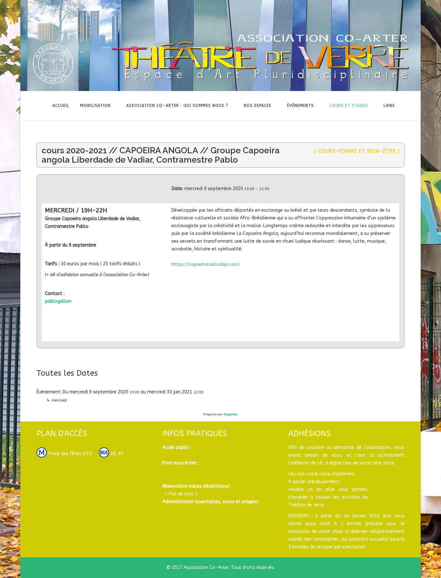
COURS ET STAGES (348, 105)
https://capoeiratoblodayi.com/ (205, 264)
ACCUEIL (60, 105)
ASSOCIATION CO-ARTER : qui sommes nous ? (177, 105)
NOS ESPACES (258, 105)
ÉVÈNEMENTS (300, 105)
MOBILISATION (95, 105)
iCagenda (231, 414)
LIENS (389, 105)
